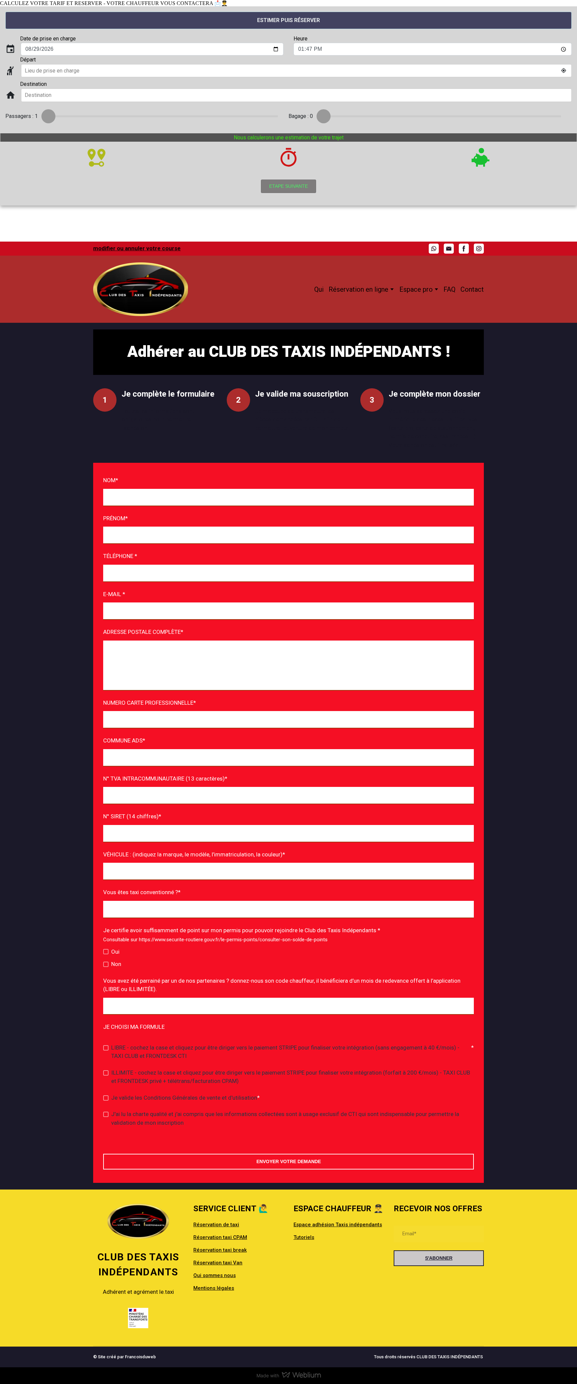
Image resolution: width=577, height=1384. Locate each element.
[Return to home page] (140, 289)
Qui (319, 289)
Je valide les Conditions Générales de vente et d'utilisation (184, 1097)
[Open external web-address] (138, 1318)
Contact (472, 289)
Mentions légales (213, 1288)
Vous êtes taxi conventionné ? (142, 892)
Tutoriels (304, 1237)
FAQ (449, 289)
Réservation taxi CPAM (220, 1237)
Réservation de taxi (216, 1225)
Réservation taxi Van (217, 1263)
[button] (434, 249)
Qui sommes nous (214, 1275)
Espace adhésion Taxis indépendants (338, 1225)
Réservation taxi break (220, 1250)
